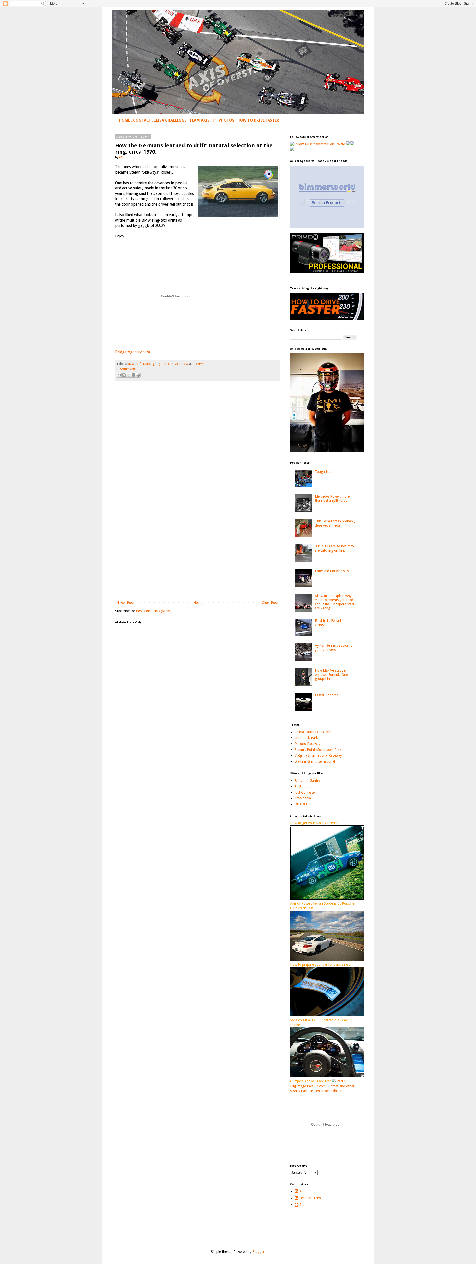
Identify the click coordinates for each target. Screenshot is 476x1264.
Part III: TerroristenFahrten (321, 1091)
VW (186, 364)
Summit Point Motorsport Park (318, 750)
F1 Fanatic (302, 787)
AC (301, 1191)
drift (139, 364)
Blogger (258, 1252)
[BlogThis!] (123, 375)
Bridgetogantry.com (132, 352)
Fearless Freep (310, 1198)
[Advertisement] (197, 558)
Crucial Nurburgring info (313, 732)
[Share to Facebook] (133, 375)
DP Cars (301, 804)
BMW (130, 364)
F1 (215, 120)
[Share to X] (128, 375)
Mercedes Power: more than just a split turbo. (332, 498)
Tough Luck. (324, 472)
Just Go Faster (305, 792)
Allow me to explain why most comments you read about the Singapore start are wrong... (334, 602)
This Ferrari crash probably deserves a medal (335, 523)
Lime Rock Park (306, 738)
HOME (124, 120)
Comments (128, 368)
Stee (302, 1205)
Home (197, 603)
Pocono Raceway (307, 744)
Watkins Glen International (315, 761)
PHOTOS (226, 120)
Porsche (167, 364)
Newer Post (125, 603)
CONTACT (142, 120)
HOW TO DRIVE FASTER (258, 120)
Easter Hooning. (327, 695)
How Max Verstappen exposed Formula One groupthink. (331, 674)
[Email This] (119, 375)
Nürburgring (151, 364)
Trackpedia (303, 798)
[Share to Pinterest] (138, 375)
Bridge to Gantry (307, 781)
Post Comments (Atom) (153, 611)
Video (178, 364)
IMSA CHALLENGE (170, 120)
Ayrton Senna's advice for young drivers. (334, 647)
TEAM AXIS (199, 120)
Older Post (270, 603)
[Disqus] (197, 454)
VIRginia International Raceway (318, 755)
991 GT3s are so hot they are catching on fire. (334, 548)
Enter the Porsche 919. (332, 571)
